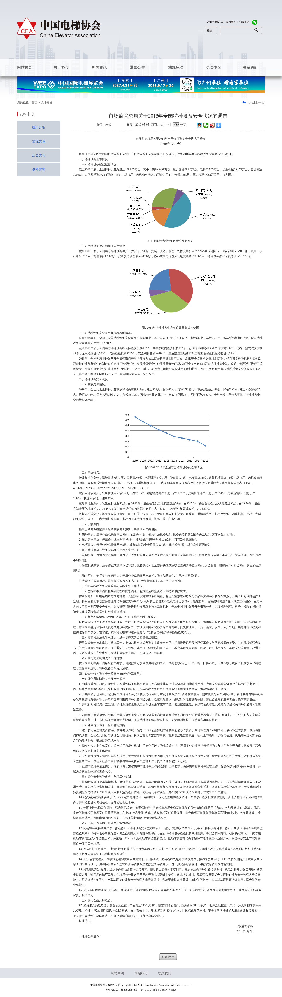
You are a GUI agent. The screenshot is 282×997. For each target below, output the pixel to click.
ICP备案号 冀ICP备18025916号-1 (158, 990)
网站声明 (117, 973)
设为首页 (231, 21)
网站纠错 (141, 973)
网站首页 (24, 67)
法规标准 (175, 67)
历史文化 (38, 155)
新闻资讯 (99, 67)
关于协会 (61, 67)
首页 (34, 102)
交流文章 (38, 141)
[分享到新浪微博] (212, 125)
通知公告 (137, 67)
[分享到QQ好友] (199, 125)
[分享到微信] (206, 125)
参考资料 (38, 169)
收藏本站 (244, 21)
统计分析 (38, 127)
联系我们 (250, 67)
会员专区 (213, 67)
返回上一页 (256, 102)
